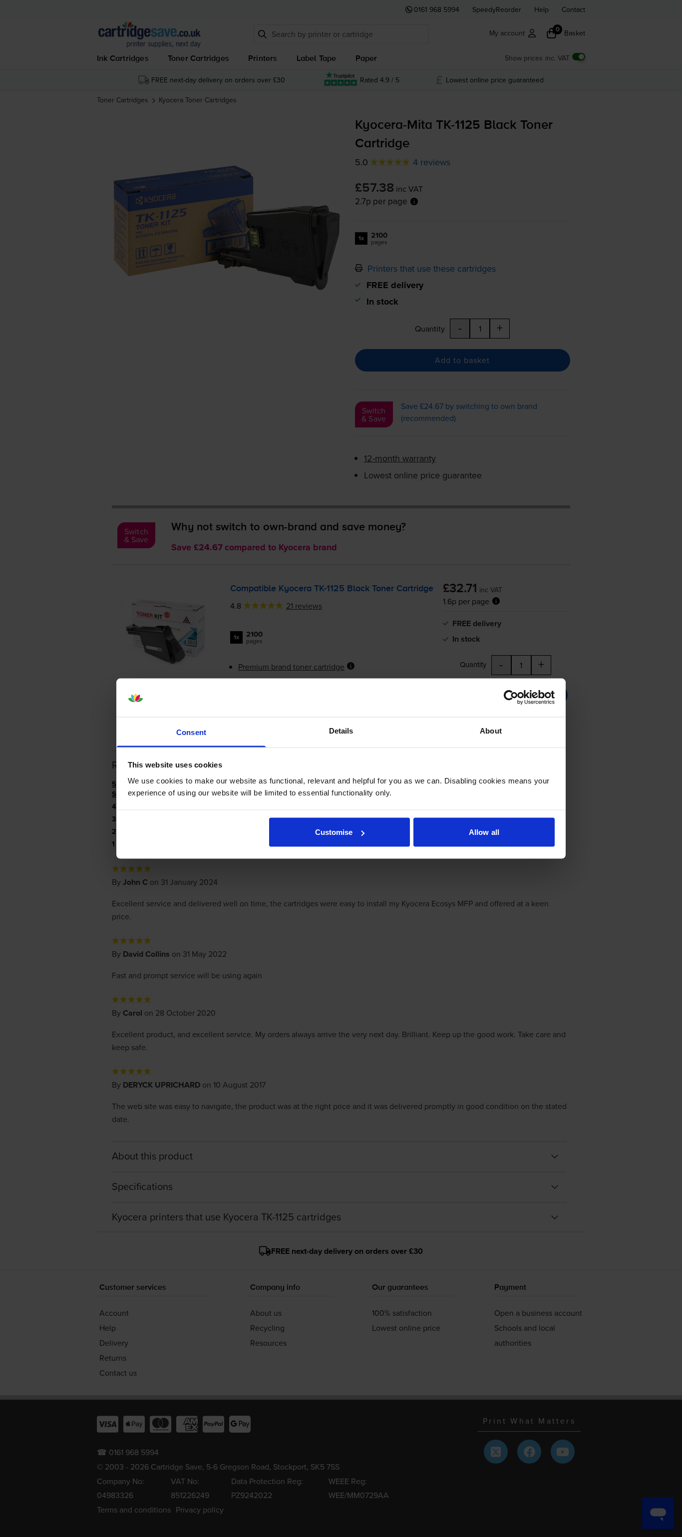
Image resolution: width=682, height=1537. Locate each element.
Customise (334, 832)
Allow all (484, 832)
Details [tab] (341, 730)
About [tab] (491, 730)
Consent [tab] (191, 732)
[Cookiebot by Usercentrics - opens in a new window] (511, 697)
